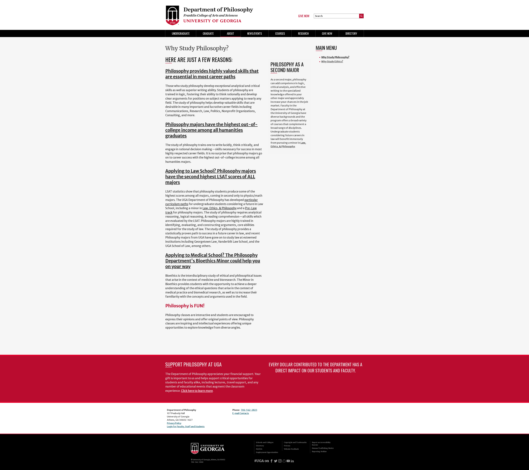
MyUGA (259, 449)
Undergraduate (181, 33)
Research (303, 33)
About (230, 33)
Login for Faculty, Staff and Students (186, 426)
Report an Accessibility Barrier (321, 443)
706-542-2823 (249, 410)
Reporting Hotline (319, 451)
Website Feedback (291, 449)
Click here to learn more (197, 391)
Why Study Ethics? (332, 61)
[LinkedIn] (292, 461)
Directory (351, 33)
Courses (280, 33)
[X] (275, 461)
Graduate (208, 33)
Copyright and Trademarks (295, 442)
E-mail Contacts (240, 413)
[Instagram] (280, 461)
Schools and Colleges (264, 442)
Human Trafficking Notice (323, 448)
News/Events (254, 33)
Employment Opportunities (267, 452)
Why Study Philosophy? (335, 57)
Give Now (303, 16)
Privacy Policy (174, 423)
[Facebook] (271, 461)
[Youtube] (288, 461)
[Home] (213, 14)
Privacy (287, 446)
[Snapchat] (284, 461)
